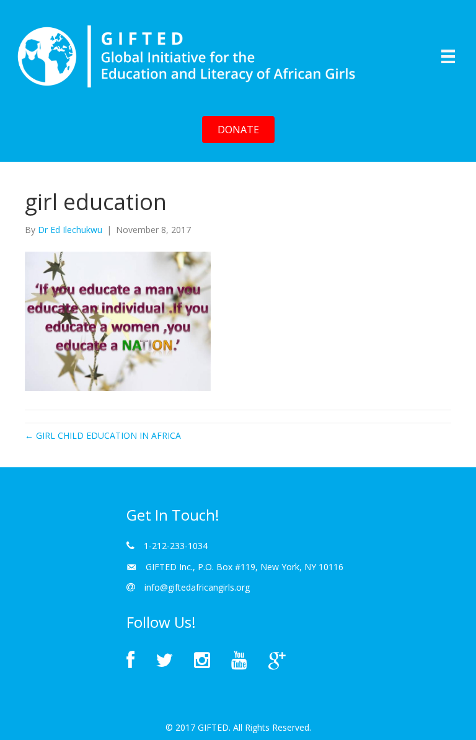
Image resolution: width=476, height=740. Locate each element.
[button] (238, 129)
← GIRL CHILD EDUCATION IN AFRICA (103, 435)
